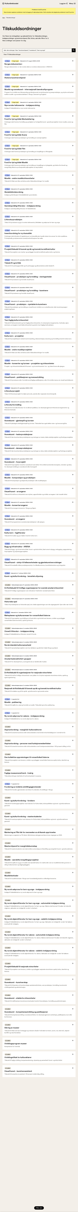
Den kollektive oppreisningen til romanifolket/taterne (26, 757)
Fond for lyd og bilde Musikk (16, 162)
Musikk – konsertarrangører (16, 505)
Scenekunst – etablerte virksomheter (19, 998)
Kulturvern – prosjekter (14, 336)
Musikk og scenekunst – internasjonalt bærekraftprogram (28, 89)
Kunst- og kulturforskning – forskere (19, 801)
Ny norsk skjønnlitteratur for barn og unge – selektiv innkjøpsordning (33, 919)
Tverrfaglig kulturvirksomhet (16, 320)
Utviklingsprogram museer (15, 1043)
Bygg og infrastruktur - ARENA (17, 546)
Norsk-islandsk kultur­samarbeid (17, 645)
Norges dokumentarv (13, 64)
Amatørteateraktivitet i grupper (17, 659)
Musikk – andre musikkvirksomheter (19, 178)
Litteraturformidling (12, 405)
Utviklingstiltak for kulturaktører (18, 1057)
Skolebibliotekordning (13, 192)
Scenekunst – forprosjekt (15, 462)
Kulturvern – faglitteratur (14, 533)
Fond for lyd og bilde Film (14, 149)
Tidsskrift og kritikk (12, 263)
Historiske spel (10, 602)
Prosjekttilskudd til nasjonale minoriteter (21, 966)
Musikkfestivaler (11, 876)
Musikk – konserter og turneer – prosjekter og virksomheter (29, 363)
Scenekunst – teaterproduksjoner (18, 434)
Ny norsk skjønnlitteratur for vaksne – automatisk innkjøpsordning (32, 935)
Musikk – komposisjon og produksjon (19, 478)
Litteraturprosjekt (12, 391)
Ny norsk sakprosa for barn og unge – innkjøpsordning (26, 889)
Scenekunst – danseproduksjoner (18, 448)
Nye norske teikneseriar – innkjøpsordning (22, 105)
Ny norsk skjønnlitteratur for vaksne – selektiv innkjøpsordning (30, 951)
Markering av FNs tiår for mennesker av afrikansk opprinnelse (30, 832)
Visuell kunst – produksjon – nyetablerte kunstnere (25, 304)
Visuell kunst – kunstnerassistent (18, 1071)
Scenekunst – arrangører (14, 519)
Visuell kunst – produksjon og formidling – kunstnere (26, 290)
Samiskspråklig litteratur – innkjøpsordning (22, 206)
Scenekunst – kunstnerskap (16, 982)
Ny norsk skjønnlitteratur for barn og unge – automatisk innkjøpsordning (34, 903)
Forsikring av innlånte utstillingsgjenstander (22, 787)
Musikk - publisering (12, 702)
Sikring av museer (11, 1028)
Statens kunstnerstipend (14, 78)
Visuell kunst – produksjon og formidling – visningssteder (28, 277)
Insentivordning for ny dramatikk (18, 233)
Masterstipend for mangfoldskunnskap (20, 846)
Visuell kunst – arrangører (15, 491)
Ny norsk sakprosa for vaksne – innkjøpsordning (24, 716)
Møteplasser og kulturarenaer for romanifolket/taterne (27, 615)
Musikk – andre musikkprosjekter (18, 350)
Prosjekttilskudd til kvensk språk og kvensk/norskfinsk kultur (29, 249)
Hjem (3, 17)
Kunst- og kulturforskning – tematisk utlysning (23, 576)
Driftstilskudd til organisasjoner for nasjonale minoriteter (28, 672)
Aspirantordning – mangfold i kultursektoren (23, 730)
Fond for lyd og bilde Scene (15, 135)
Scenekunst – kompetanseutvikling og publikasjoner (26, 1012)
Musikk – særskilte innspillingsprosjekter (21, 860)
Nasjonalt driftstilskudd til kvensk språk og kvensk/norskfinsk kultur (32, 688)
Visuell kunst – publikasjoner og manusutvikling (24, 377)
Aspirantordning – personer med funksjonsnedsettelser (27, 743)
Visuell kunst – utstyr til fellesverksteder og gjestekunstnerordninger (33, 562)
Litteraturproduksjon (13, 219)
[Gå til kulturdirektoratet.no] (10, 3)
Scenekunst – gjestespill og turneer (19, 420)
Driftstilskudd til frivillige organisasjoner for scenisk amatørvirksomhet (33, 588)
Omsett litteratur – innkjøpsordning (19, 631)
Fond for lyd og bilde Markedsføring (19, 119)
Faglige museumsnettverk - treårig (18, 773)
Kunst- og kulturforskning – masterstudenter (23, 816)
